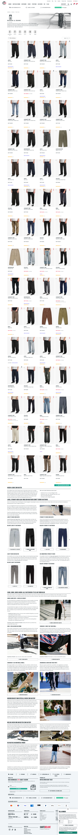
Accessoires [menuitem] (40, 4)
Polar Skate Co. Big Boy (15, 549)
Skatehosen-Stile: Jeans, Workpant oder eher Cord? (50, 494)
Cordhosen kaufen (56, 659)
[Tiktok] (12, 829)
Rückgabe (23, 774)
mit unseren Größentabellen (23, 747)
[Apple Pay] (52, 806)
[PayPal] (46, 806)
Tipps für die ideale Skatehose (46, 495)
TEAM (57, 818)
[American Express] (32, 806)
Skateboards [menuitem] (23, 4)
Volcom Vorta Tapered (63, 587)
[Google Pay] (59, 806)
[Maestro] (18, 806)
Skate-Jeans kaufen (23, 659)
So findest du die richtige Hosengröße (48, 496)
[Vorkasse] (66, 806)
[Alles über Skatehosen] (18, 26)
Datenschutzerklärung (64, 830)
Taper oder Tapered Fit (54, 556)
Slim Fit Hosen (18, 560)
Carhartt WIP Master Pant (47, 588)
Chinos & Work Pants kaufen (56, 622)
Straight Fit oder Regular (44, 520)
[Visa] (25, 806)
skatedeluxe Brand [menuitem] (16, 4)
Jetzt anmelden (18, 788)
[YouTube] (15, 829)
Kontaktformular (10, 818)
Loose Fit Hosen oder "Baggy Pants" (14, 519)
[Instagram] (9, 829)
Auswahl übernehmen (68, 825)
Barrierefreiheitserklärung (28, 833)
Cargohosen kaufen (23, 694)
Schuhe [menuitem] (29, 4)
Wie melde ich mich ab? (12, 791)
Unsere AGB (25, 828)
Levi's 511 (15, 586)
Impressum (26, 826)
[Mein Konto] (71, 4)
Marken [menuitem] (9, 4)
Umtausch (34, 774)
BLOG (57, 817)
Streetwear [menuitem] (34, 4)
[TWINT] (39, 805)
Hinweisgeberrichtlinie (27, 832)
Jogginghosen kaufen (55, 694)
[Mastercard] (11, 806)
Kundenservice (68, 774)
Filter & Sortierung (12, 38)
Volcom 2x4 (30, 586)
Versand (11, 774)
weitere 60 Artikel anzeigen (63, 485)
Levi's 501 (48, 549)
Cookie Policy (26, 831)
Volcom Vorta (63, 549)
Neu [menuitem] (44, 4)
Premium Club (42, 777)
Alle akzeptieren (68, 832)
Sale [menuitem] (48, 4)
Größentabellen (45, 774)
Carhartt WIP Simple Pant (30, 550)
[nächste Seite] (69, 38)
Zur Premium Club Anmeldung (56, 790)
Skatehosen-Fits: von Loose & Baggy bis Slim (49, 492)
